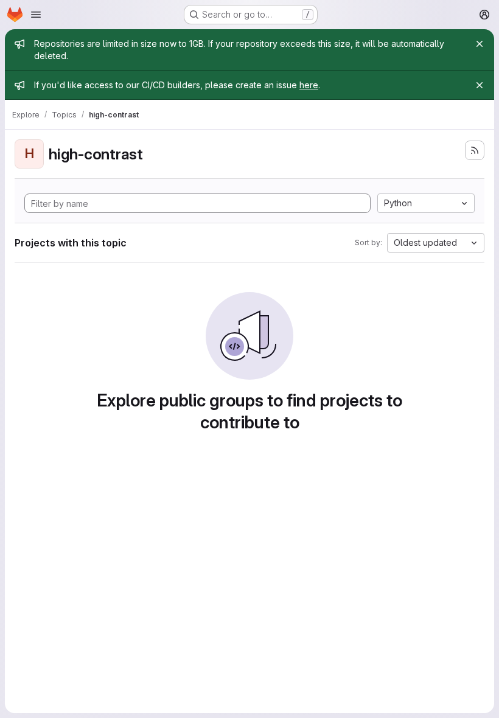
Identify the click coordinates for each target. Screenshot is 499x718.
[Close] (479, 44)
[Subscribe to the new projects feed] (474, 150)
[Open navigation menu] (36, 14)
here (308, 85)
